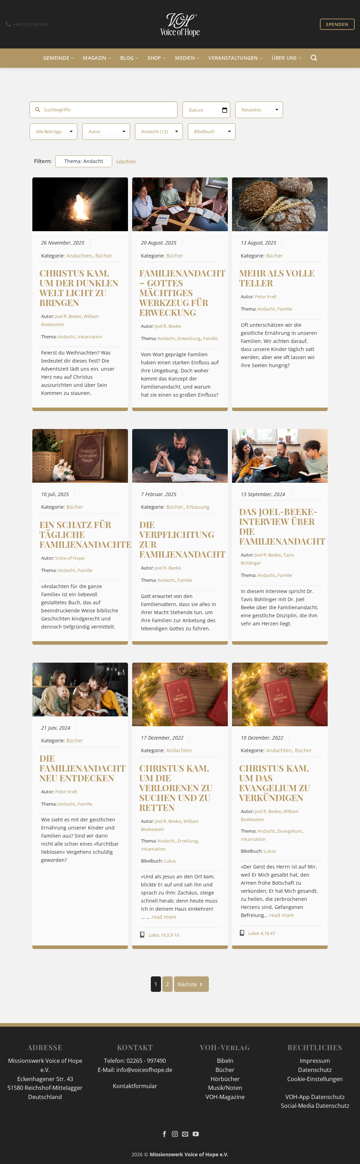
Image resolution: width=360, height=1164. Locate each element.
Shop (154, 57)
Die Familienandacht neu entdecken (82, 767)
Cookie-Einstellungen (315, 1079)
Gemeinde (56, 57)
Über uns (284, 57)
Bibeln (225, 1061)
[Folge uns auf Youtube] (196, 1134)
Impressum (315, 1061)
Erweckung (189, 338)
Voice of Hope (69, 558)
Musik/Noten (225, 1088)
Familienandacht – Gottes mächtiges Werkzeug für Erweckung (182, 292)
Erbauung (198, 507)
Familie (210, 338)
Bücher (103, 256)
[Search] (314, 58)
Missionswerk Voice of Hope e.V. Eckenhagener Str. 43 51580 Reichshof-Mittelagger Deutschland (45, 1078)
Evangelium (289, 831)
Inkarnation (90, 336)
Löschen (126, 161)
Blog (127, 57)
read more (164, 917)
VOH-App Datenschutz (315, 1097)
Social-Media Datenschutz (315, 1106)
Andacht (66, 336)
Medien (185, 57)
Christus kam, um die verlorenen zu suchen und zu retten (175, 787)
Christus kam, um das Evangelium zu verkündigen (274, 782)
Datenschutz (315, 1070)
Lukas (170, 861)
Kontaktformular (135, 1086)
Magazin (94, 57)
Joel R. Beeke (68, 316)
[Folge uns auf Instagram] (175, 1134)
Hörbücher (225, 1079)
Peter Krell (265, 296)
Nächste (187, 984)
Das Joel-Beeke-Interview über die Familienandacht (282, 526)
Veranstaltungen (233, 57)
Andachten (79, 256)
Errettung (188, 841)
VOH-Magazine (225, 1097)
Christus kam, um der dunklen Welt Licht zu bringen (78, 287)
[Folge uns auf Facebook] (164, 1134)
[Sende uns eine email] (185, 1134)
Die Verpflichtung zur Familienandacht (182, 539)
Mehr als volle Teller (277, 277)
